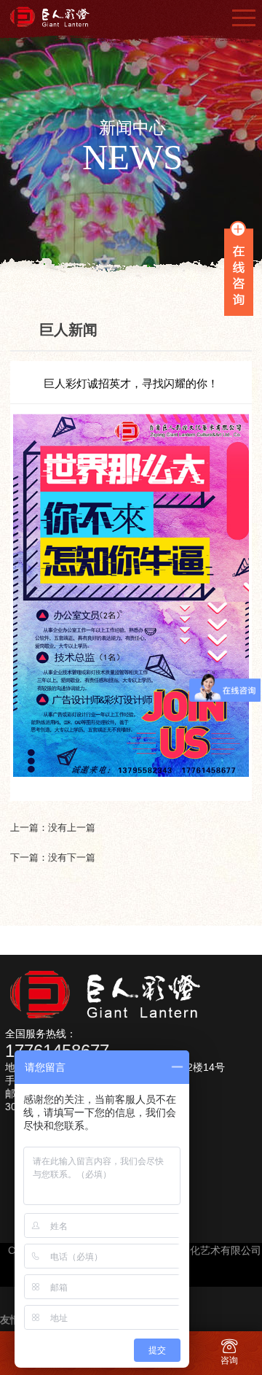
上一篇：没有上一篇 (52, 827)
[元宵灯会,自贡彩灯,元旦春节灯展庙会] (53, 17)
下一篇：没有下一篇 (52, 857)
